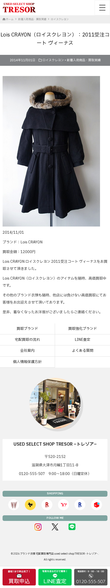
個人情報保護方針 (27, 362)
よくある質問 (82, 350)
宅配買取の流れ (27, 339)
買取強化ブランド (82, 328)
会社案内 (27, 350)
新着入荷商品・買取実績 (84, 60)
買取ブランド (27, 328)
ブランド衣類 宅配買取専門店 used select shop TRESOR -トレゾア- (59, 554)
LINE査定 (82, 339)
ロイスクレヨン (53, 60)
